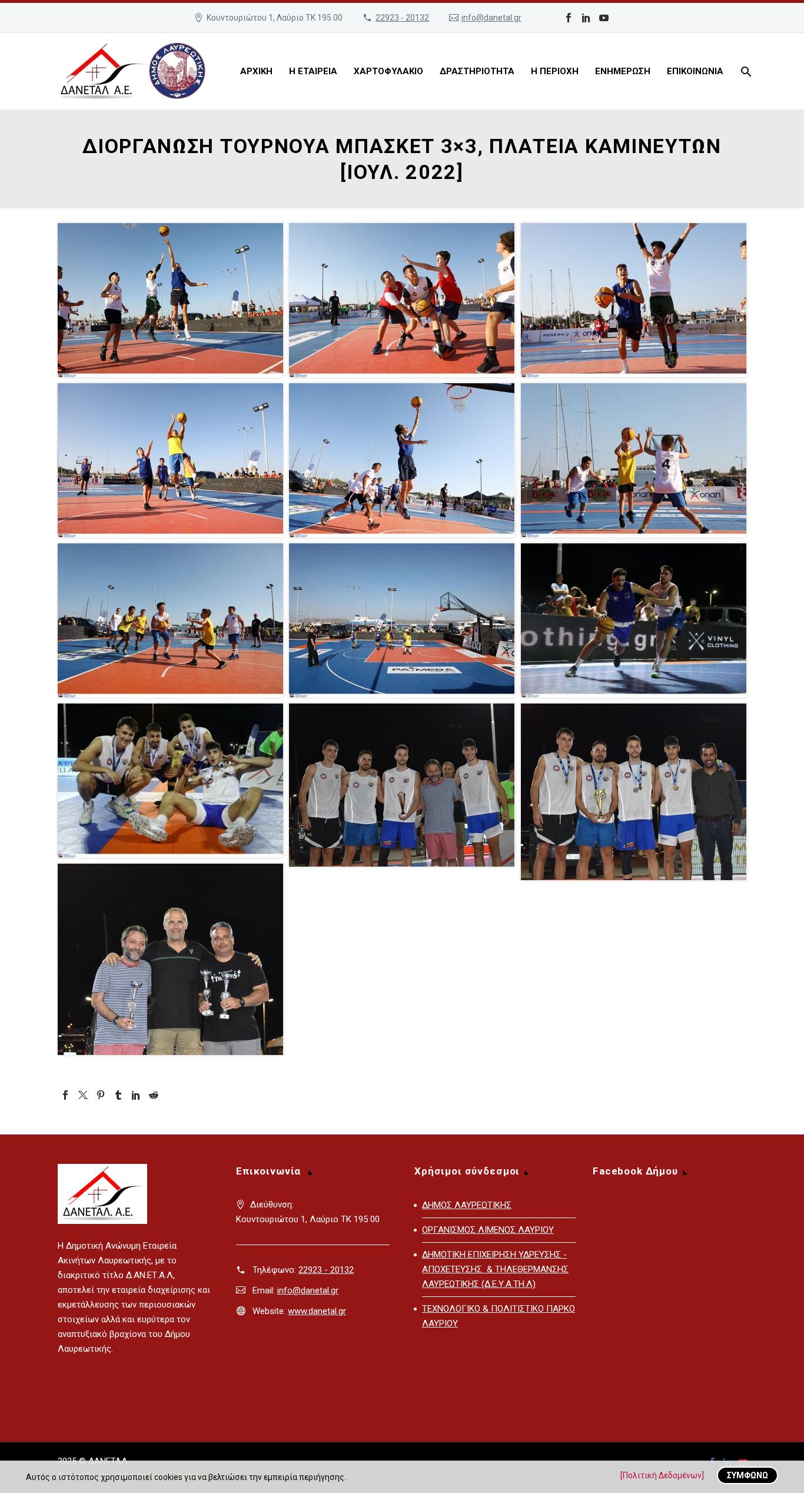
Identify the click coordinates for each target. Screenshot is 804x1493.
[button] (170, 300)
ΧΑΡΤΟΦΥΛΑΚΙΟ (388, 71)
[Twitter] (83, 1095)
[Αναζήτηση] (744, 71)
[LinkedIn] (586, 17)
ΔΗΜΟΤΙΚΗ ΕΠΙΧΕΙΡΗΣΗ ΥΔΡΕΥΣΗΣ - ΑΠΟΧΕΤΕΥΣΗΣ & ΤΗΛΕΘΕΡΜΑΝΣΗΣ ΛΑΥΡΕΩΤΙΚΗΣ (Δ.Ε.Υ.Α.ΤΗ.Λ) (495, 1269)
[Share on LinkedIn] (261, 364)
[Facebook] (568, 17)
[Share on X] (230, 364)
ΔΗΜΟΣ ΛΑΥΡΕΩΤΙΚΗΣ (466, 1205)
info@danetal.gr (491, 17)
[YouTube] (604, 17)
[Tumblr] (118, 1095)
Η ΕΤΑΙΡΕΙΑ (313, 71)
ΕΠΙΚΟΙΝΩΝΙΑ (695, 71)
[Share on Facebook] (246, 364)
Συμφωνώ (747, 1475)
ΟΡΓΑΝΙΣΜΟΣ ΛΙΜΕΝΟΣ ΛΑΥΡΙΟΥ (488, 1230)
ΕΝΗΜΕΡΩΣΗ (622, 71)
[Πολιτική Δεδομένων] (662, 1475)
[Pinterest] (100, 1095)
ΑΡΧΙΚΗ (256, 71)
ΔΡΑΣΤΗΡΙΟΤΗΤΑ (477, 71)
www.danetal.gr (317, 1311)
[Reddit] (153, 1095)
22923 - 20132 (402, 17)
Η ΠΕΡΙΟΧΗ (555, 71)
